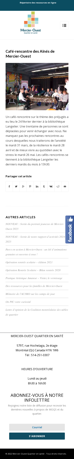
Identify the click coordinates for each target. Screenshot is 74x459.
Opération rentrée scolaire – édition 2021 (29, 262)
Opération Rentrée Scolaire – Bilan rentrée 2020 (33, 270)
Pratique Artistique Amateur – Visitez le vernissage (34, 278)
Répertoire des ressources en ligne (38, 2)
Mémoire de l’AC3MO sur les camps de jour (30, 294)
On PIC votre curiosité (18, 301)
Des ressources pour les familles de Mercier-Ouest (34, 286)
